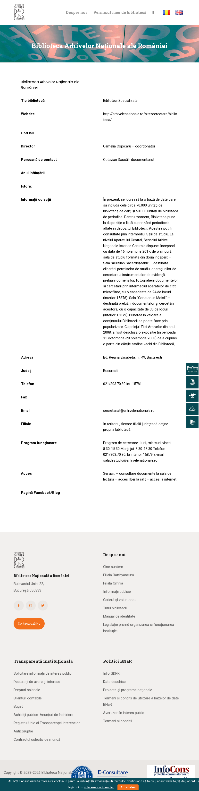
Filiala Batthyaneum (118, 575)
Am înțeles (128, 787)
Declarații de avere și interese (37, 681)
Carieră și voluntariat (119, 600)
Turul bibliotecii (115, 608)
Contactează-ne (29, 623)
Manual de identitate (119, 616)
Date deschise (114, 681)
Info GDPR (111, 673)
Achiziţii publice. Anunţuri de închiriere (43, 715)
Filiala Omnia (113, 583)
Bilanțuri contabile (28, 698)
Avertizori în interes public (123, 713)
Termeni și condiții (117, 721)
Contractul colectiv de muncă (37, 739)
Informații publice (117, 591)
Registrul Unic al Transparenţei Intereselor (47, 723)
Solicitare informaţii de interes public (43, 673)
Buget (18, 706)
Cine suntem (113, 567)
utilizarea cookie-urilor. (99, 787)
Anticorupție (23, 731)
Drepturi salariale (27, 690)
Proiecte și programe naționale (127, 690)
